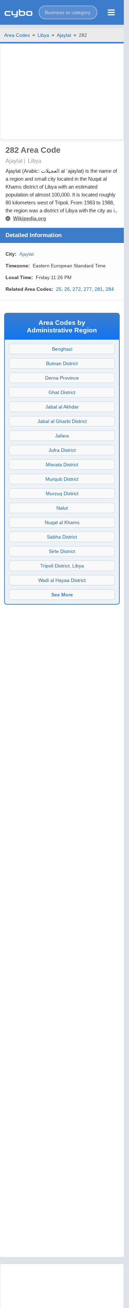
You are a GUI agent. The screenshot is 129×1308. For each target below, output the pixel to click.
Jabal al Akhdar (62, 407)
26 (67, 289)
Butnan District (62, 363)
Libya (43, 35)
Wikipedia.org (29, 218)
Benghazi (62, 349)
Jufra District (62, 450)
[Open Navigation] (111, 12)
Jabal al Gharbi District (62, 421)
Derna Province (62, 378)
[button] (68, 12)
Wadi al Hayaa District (62, 580)
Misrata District (62, 464)
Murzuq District (62, 493)
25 (59, 289)
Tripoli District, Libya (62, 565)
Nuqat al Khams (62, 522)
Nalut (62, 508)
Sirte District (62, 551)
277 (88, 289)
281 (99, 289)
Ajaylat (64, 35)
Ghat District (62, 392)
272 (77, 289)
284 (110, 289)
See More (62, 594)
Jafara (62, 435)
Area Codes (17, 35)
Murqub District (61, 479)
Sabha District (62, 537)
